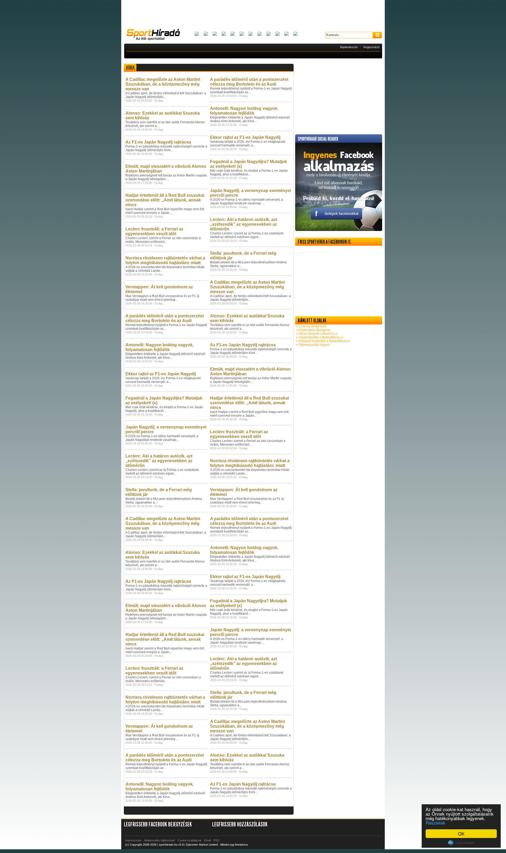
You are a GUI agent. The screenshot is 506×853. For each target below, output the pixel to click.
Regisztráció (371, 47)
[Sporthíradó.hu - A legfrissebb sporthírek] (155, 35)
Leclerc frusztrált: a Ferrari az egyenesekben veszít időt (154, 231)
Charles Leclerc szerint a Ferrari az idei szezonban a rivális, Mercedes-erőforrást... (163, 240)
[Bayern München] (224, 34)
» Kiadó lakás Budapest (312, 330)
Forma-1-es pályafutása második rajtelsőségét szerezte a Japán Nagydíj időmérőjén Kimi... (166, 148)
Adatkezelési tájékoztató (159, 840)
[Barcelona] (215, 34)
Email (207, 840)
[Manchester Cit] (268, 34)
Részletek (435, 822)
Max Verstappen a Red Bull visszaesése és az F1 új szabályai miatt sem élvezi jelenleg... (162, 298)
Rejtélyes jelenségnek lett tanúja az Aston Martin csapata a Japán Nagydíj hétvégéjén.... (166, 177)
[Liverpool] (259, 34)
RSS (216, 840)
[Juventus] (251, 34)
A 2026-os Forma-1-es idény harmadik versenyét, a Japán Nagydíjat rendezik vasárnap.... (161, 438)
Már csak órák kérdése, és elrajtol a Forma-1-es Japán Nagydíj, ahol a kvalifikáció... (164, 409)
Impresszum (133, 840)
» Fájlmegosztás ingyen (312, 345)
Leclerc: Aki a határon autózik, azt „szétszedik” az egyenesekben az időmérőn (158, 461)
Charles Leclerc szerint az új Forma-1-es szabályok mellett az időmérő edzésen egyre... (162, 471)
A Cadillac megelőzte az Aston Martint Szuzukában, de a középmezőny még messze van (162, 84)
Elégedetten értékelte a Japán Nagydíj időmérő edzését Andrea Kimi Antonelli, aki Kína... (165, 355)
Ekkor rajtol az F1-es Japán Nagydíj (160, 374)
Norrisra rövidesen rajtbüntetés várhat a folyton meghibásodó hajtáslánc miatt (165, 260)
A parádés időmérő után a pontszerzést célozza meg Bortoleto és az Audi (164, 318)
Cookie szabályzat (189, 840)
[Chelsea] (233, 34)
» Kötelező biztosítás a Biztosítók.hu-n (322, 341)
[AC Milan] (197, 34)
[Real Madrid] (286, 34)
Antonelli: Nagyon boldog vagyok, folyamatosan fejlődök (159, 347)
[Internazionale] (242, 34)
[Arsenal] (206, 34)
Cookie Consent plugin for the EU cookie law (461, 843)
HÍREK (130, 68)
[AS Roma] (295, 34)
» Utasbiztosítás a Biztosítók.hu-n (319, 337)
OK (461, 833)
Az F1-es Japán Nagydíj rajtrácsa (158, 142)
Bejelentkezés (349, 47)
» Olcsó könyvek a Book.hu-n (316, 334)
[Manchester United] (277, 34)
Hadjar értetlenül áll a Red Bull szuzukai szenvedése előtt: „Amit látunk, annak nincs (164, 200)
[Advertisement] (253, 14)
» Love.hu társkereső (310, 326)
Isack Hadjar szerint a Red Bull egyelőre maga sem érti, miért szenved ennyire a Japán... (165, 211)
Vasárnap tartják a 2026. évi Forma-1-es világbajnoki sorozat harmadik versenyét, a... (163, 380)
